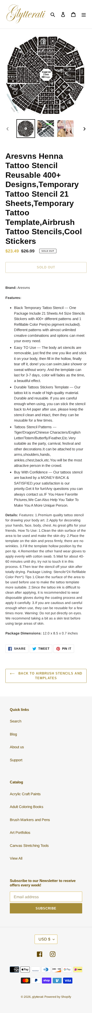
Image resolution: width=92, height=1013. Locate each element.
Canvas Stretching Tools (29, 845)
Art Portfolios (20, 832)
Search (15, 721)
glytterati (37, 996)
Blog (13, 734)
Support (16, 760)
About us (17, 747)
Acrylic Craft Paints (25, 794)
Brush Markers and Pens (30, 820)
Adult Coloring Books (26, 807)
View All (16, 858)
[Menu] (84, 14)
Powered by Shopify (57, 996)
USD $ (44, 939)
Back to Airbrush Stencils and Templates (49, 676)
